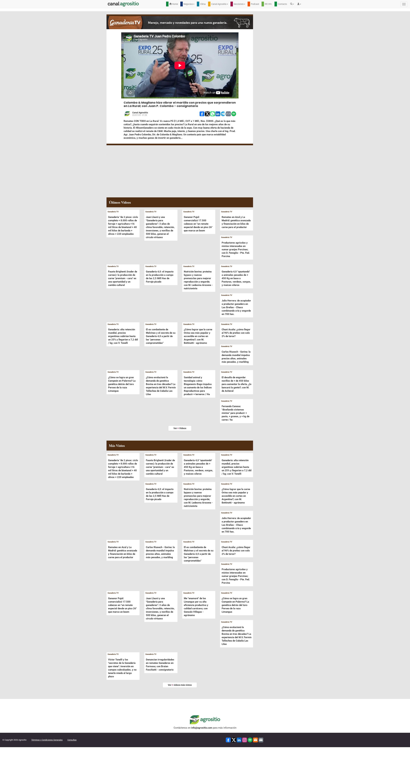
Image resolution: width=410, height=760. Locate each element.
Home (175, 4)
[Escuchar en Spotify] (233, 113)
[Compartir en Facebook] (202, 113)
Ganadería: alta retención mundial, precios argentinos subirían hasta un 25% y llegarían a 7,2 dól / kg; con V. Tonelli (123, 336)
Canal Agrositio (140, 112)
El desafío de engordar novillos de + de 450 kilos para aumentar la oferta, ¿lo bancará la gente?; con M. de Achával (236, 384)
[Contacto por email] (260, 739)
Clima (203, 4)
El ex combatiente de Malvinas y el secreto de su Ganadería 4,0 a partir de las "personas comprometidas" (160, 336)
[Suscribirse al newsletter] (255, 739)
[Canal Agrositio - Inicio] (123, 4)
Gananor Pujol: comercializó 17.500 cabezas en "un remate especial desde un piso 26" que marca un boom (198, 224)
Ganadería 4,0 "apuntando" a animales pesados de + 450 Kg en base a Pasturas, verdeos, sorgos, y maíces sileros (236, 278)
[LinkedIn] (239, 739)
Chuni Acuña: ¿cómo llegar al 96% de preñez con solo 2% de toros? (236, 333)
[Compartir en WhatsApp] (212, 113)
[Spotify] (250, 739)
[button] (292, 4)
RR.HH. (268, 4)
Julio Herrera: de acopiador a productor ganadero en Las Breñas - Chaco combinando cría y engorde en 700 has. (236, 307)
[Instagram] (244, 739)
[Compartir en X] (207, 113)
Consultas (72, 740)
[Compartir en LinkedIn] (217, 113)
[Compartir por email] (228, 113)
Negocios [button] (188, 4)
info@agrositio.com (201, 727)
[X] (233, 739)
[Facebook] (228, 739)
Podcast (255, 4)
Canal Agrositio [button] (218, 4)
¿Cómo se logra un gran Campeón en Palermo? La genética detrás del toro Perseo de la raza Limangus (121, 384)
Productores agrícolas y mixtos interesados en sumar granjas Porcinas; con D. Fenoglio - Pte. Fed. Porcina (236, 249)
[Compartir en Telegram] (223, 113)
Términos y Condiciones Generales (47, 740)
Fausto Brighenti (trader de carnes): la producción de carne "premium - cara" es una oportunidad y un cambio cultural (122, 278)
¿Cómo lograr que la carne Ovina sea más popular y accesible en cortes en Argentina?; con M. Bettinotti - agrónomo (198, 336)
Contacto (282, 4)
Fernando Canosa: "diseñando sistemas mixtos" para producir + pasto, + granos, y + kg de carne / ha (235, 413)
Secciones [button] (239, 4)
